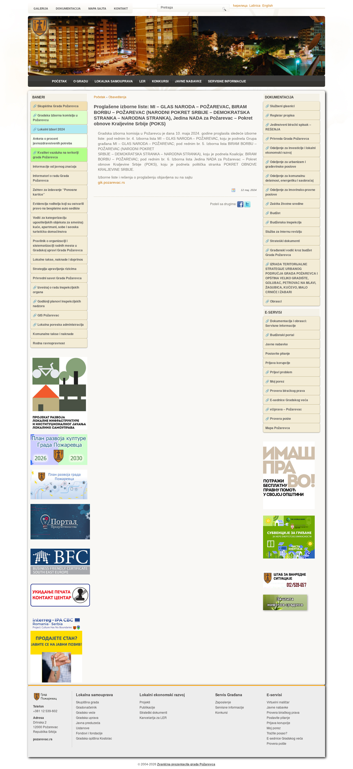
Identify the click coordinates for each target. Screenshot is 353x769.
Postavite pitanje (277, 353)
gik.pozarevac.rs (111, 182)
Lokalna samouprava (114, 81)
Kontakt (121, 8)
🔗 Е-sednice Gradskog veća (286, 400)
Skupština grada (87, 702)
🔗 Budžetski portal (279, 334)
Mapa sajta (97, 8)
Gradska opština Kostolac (94, 738)
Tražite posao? (277, 733)
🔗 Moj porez (274, 381)
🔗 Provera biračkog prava (285, 390)
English (267, 5)
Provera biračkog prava (283, 712)
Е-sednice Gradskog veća (285, 738)
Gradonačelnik (86, 707)
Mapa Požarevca (277, 427)
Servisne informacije (227, 81)
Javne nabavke (188, 81)
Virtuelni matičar (278, 702)
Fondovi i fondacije (89, 733)
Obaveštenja (117, 97)
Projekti (145, 702)
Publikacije (147, 707)
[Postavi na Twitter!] (247, 204)
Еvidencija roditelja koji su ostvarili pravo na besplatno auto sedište (58, 206)
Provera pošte (276, 743)
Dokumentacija (68, 8)
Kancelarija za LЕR (153, 717)
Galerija (41, 8)
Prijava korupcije (277, 362)
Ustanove (82, 728)
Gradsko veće (85, 712)
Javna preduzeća (88, 722)
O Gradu (80, 81)
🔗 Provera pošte (278, 418)
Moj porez (274, 728)
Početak (59, 81)
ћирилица (240, 5)
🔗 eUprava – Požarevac (283, 409)
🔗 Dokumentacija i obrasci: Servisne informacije (286, 323)
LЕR (142, 81)
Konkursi (160, 81)
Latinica (254, 5)
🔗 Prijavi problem (278, 372)
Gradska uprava (87, 717)
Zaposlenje (223, 702)
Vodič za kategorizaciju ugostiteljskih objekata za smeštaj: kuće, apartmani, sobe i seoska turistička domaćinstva (58, 224)
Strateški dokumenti (153, 712)
